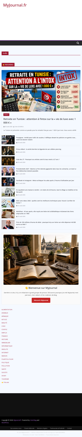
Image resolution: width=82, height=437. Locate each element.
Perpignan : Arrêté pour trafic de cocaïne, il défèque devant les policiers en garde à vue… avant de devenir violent (46, 139)
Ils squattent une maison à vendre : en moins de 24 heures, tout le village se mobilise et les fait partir (47, 191)
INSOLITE (5, 349)
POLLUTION (6, 366)
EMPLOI (4, 333)
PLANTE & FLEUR (7, 359)
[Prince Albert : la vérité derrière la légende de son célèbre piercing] (8, 150)
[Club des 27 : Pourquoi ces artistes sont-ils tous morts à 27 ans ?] (8, 160)
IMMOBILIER (6, 343)
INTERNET (5, 353)
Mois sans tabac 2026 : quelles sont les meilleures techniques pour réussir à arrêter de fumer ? (45, 202)
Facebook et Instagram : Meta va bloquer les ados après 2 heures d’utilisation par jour (45, 180)
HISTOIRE (5, 339)
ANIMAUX (5, 313)
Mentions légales (42, 428)
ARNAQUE (5, 316)
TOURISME (5, 379)
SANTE (4, 369)
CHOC (4, 326)
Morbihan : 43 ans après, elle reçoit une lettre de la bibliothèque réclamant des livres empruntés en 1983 (45, 212)
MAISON (4, 356)
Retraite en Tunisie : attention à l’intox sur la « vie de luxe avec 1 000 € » (39, 120)
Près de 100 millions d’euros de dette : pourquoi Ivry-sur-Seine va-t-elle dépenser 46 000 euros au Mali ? (46, 223)
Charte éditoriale (29, 428)
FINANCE (6, 114)
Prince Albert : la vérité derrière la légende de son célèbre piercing (38, 149)
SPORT (4, 376)
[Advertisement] (41, 25)
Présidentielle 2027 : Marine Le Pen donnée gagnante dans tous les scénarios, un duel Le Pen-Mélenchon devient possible (46, 170)
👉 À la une (5, 382)
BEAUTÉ (4, 323)
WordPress (5, 423)
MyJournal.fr (15, 5)
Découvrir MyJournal (41, 300)
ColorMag (33, 420)
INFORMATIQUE (7, 346)
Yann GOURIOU (19, 126)
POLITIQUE (5, 362)
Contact (69, 428)
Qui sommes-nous (16, 428)
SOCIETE (4, 372)
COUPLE (4, 329)
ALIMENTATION (7, 310)
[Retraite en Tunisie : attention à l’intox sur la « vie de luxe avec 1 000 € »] (41, 91)
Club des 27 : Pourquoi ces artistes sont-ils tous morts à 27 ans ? (37, 159)
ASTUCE (4, 319)
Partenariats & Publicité (57, 428)
